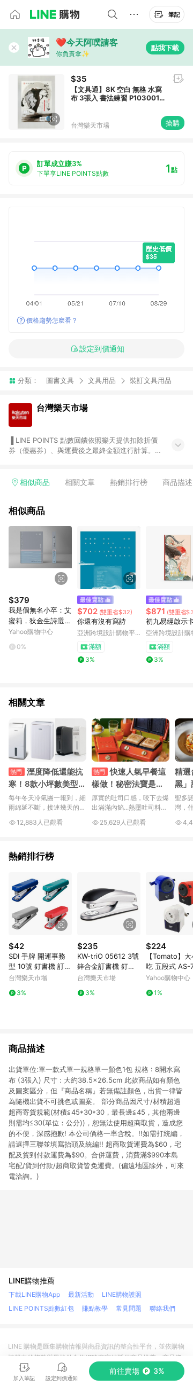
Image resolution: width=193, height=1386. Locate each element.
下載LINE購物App (34, 1294)
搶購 (173, 123)
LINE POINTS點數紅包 (41, 1308)
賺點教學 (95, 1308)
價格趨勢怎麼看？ (52, 320)
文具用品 (102, 380)
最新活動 (81, 1294)
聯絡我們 (162, 1308)
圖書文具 (60, 380)
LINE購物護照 (122, 1294)
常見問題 (129, 1308)
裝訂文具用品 (151, 381)
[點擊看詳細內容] (40, 557)
